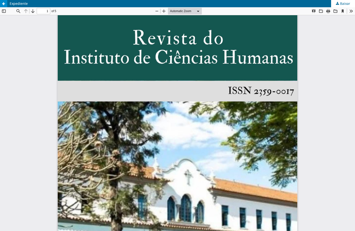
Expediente (19, 3)
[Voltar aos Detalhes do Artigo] (3, 3)
